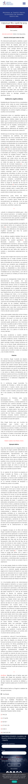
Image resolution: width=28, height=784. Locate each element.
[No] (26, 778)
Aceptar (14, 781)
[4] (5, 227)
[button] (24, 3)
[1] (6, 149)
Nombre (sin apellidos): (8, 743)
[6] (1, 732)
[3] (13, 184)
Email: (3, 750)
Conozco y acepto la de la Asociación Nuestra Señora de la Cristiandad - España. (12, 759)
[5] (22, 240)
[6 (14, 550)
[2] (21, 164)
